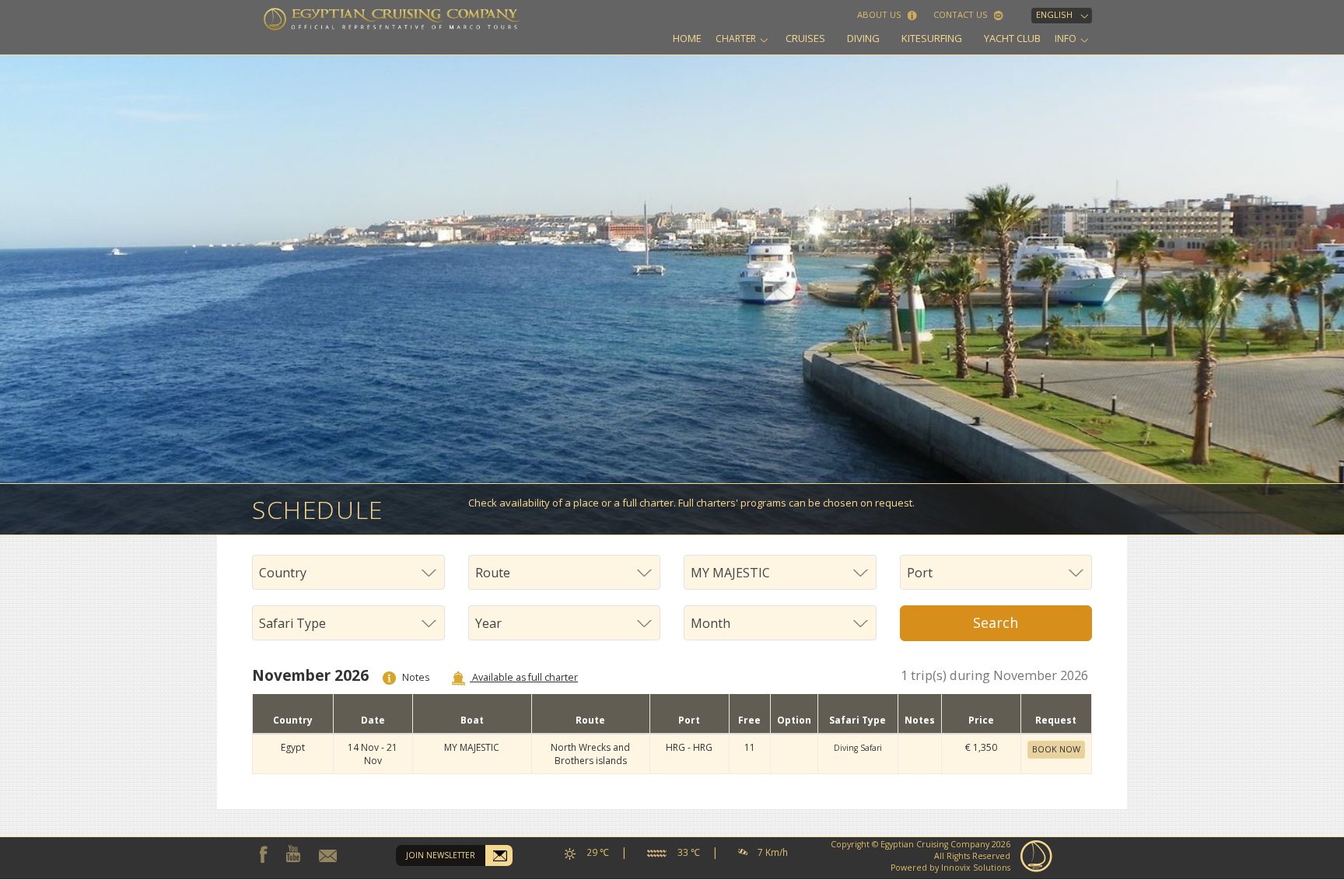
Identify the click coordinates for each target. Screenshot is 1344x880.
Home (687, 38)
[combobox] (348, 572)
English (1054, 14)
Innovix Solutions (975, 867)
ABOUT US (880, 14)
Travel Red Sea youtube (293, 854)
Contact (328, 856)
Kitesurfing (931, 38)
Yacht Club (1012, 38)
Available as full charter (524, 677)
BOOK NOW (1056, 749)
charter (736, 38)
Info (1065, 38)
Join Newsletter (440, 855)
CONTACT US (961, 14)
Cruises (805, 38)
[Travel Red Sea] (392, 19)
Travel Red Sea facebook (264, 854)
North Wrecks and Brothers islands (590, 754)
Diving (863, 38)
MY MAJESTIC (471, 747)
